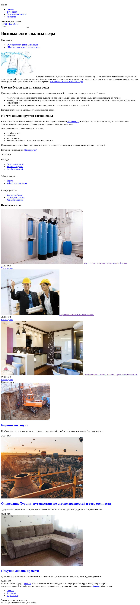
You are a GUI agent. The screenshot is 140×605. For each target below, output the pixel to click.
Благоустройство (14, 195)
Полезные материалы (17, 14)
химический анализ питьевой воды (66, 81)
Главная (10, 9)
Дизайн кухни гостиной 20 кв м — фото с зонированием (110, 375)
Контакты (11, 17)
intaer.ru (27, 583)
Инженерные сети (15, 164)
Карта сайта (12, 595)
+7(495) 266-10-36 (9, 24)
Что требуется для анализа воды (22, 45)
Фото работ (12, 12)
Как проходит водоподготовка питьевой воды (105, 263)
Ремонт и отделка (15, 166)
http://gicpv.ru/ (30, 150)
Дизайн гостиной (15, 169)
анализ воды (73, 121)
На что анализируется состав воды (23, 47)
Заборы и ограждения (17, 183)
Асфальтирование (15, 200)
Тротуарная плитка (15, 197)
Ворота (10, 181)
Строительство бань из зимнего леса (77, 314)
